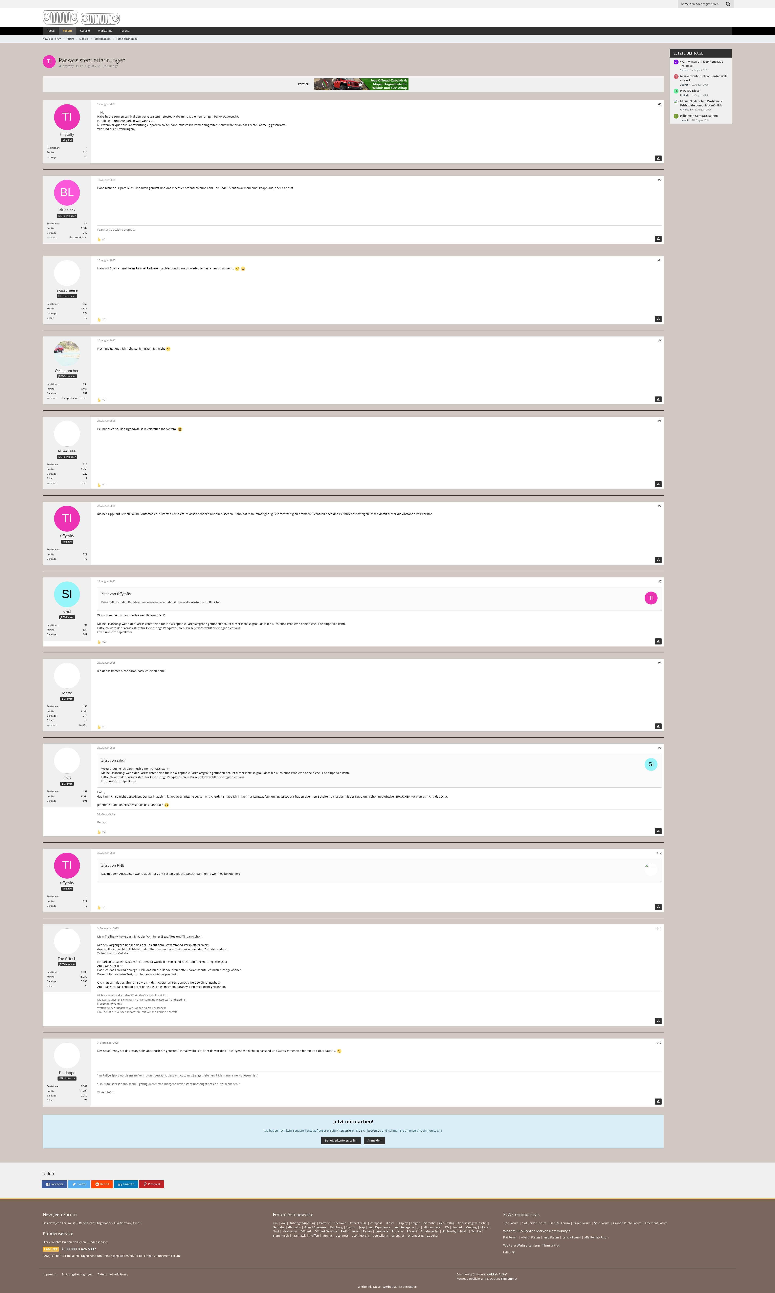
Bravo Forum (582, 1223)
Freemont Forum (656, 1223)
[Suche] (728, 4)
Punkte (50, 152)
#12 (659, 1042)
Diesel (390, 1223)
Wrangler (398, 1235)
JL (419, 1227)
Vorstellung (380, 1235)
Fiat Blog (509, 1252)
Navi (276, 1231)
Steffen (684, 70)
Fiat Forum (510, 1237)
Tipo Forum (510, 1223)
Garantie (430, 1223)
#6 (660, 506)
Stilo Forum (602, 1223)
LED (446, 1227)
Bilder (50, 318)
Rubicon (397, 1231)
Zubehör (433, 1235)
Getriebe (279, 1227)
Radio (344, 1231)
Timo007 (685, 120)
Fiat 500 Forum (560, 1223)
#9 (660, 748)
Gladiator (294, 1227)
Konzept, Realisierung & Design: (487, 1278)
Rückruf (412, 1231)
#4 (660, 340)
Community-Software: (482, 1274)
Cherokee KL (358, 1223)
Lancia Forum (571, 1237)
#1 (660, 104)
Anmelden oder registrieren (700, 4)
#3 (660, 260)
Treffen (314, 1235)
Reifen (367, 1231)
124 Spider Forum (534, 1223)
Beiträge (52, 157)
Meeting (471, 1227)
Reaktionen (53, 147)
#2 (660, 180)
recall (355, 1231)
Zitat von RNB (113, 865)
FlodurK (684, 95)
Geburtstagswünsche (472, 1223)
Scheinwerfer (430, 1231)
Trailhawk (299, 1235)
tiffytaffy (68, 66)
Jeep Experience (379, 1227)
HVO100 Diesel (690, 91)
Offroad (306, 1231)
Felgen (415, 1223)
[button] (54, 1184)
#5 (660, 421)
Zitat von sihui (113, 760)
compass (376, 1223)
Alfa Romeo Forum (596, 1237)
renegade (381, 1231)
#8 (660, 663)
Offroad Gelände (326, 1231)
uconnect (342, 1235)
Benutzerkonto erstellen (341, 1140)
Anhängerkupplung (302, 1223)
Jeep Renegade (404, 1227)
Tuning (327, 1235)
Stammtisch (281, 1235)
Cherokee (340, 1223)
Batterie (324, 1223)
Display (403, 1223)
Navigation (290, 1231)
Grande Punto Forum (627, 1223)
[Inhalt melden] (658, 159)
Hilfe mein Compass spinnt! (699, 116)
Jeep (362, 1227)
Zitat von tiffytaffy (116, 593)
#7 (660, 581)
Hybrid (350, 1227)
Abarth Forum (530, 1237)
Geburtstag (446, 1223)
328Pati (684, 84)
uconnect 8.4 (360, 1235)
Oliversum (686, 109)
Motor (484, 1227)
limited (457, 1227)
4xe (283, 1223)
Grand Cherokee (315, 1227)
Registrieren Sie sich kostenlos (360, 1130)
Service (476, 1231)
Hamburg (336, 1227)
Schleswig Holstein (455, 1231)
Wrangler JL (415, 1235)
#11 (659, 928)
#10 (659, 853)
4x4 (275, 1223)
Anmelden (374, 1140)
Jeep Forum (551, 1237)
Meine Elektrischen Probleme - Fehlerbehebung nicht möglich (701, 103)
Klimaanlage (431, 1227)
